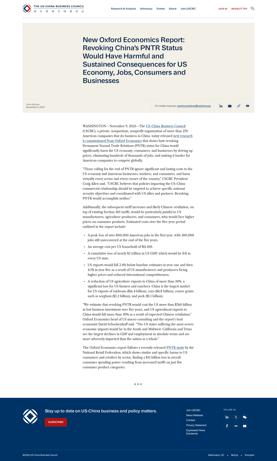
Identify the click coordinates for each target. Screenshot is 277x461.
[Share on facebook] (227, 426)
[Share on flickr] (236, 426)
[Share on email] (229, 106)
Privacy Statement (196, 425)
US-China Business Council (166, 126)
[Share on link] (238, 106)
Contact (190, 420)
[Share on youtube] (244, 426)
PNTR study (175, 348)
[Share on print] (247, 106)
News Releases (194, 415)
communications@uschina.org (194, 106)
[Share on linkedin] (221, 106)
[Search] (252, 8)
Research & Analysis (123, 9)
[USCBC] (53, 8)
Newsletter (239, 9)
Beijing (234, 455)
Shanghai (249, 455)
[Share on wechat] (244, 417)
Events (161, 9)
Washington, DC (216, 455)
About (172, 9)
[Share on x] (236, 417)
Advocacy (146, 9)
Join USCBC (188, 9)
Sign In (223, 9)
